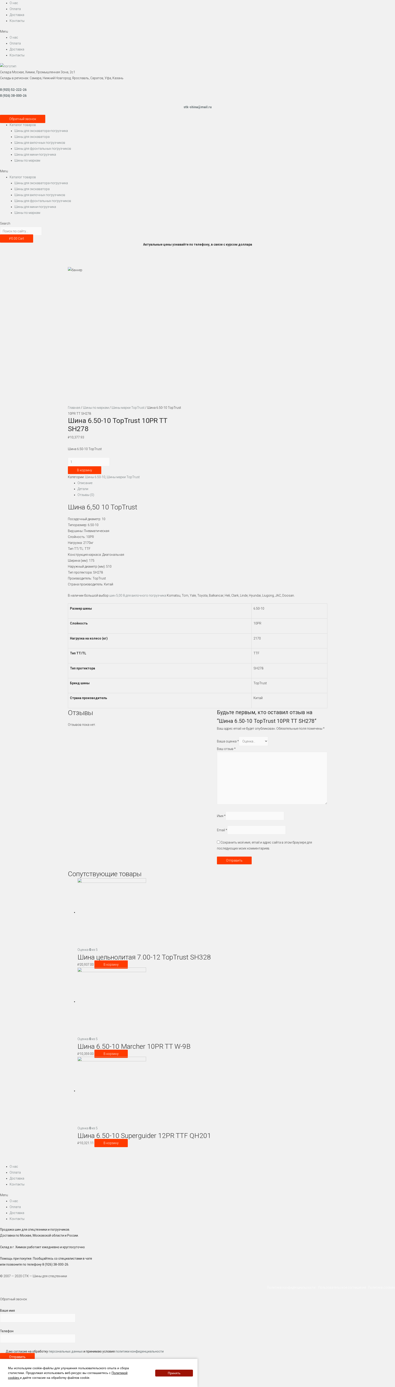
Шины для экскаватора (32, 137)
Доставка (17, 15)
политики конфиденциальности (139, 1351)
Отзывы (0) (85, 495)
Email (222, 830)
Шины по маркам (27, 160)
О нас (14, 3)
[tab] (202, 483)
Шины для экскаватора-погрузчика (41, 131)
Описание (84, 483)
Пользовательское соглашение (342, 1287)
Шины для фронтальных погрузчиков (42, 148)
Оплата (15, 9)
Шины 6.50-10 (95, 477)
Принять (174, 1373)
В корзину (84, 470)
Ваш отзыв (226, 749)
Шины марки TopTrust (128, 407)
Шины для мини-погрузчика (35, 154)
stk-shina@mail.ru (198, 107)
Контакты (17, 21)
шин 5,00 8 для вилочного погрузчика (137, 595)
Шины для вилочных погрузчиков (39, 142)
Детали (82, 489)
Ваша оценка (228, 741)
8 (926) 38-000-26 (13, 95)
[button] (197, 31)
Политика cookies (381, 1287)
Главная (74, 407)
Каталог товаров (23, 125)
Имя (221, 816)
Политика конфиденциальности (292, 1287)
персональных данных (66, 1351)
